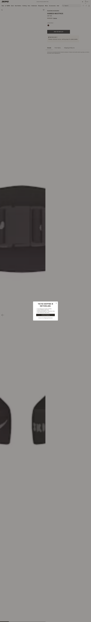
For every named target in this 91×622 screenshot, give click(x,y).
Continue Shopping (46, 314)
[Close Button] (56, 303)
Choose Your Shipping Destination (45, 317)
